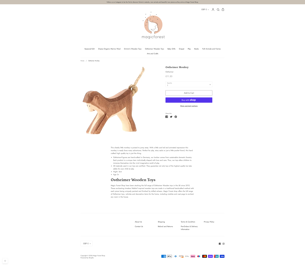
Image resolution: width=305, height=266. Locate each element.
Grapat (181, 49)
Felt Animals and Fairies (211, 49)
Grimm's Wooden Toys (132, 49)
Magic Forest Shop (99, 255)
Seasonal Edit (89, 49)
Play (189, 49)
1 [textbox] (167, 85)
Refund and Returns (165, 226)
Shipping (161, 221)
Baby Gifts (171, 49)
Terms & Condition (188, 221)
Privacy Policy (209, 221)
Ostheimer (169, 72)
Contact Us (139, 226)
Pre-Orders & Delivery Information (189, 228)
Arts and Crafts (152, 53)
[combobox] (188, 84)
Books (196, 49)
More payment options (189, 106)
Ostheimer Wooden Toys (154, 49)
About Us (138, 221)
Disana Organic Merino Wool (109, 49)
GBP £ (204, 9)
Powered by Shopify (87, 258)
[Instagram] (222, 243)
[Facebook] (219, 243)
